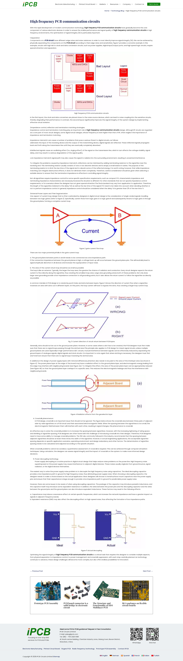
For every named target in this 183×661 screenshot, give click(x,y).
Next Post (148, 571)
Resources (114, 4)
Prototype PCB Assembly (46, 603)
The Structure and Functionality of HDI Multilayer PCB (103, 605)
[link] (114, 655)
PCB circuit (49, 40)
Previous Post (36, 571)
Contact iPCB (123, 649)
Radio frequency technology (83, 649)
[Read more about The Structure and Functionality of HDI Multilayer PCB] (106, 590)
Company (127, 4)
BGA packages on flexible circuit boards (134, 604)
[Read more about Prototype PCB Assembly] (47, 590)
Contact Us (139, 4)
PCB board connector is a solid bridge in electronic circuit (76, 605)
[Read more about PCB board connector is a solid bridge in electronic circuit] (77, 590)
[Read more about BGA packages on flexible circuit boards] (135, 590)
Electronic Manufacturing (65, 4)
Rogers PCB (66, 649)
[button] (153, 4)
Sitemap (56, 656)
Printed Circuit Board (87, 4)
